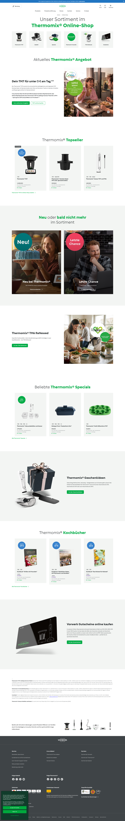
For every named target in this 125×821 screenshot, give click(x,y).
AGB (64, 817)
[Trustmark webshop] (96, 792)
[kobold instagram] (16, 779)
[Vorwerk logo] (62, 6)
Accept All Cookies (14, 807)
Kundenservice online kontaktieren (21, 757)
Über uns (29, 817)
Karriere (69, 11)
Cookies (59, 817)
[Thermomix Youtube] (58, 779)
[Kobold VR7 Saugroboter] (96, 725)
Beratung (17, 6)
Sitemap (96, 817)
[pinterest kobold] (20, 779)
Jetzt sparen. (82, 1)
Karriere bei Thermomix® (87, 757)
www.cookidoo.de (53, 696)
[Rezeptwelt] (61, 779)
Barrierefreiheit (103, 817)
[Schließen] (123, 1)
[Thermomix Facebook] (48, 779)
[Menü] (89, 790)
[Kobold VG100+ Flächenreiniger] (103, 725)
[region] (14, 805)
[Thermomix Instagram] (51, 779)
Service (78, 11)
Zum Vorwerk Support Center (19, 760)
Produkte (37, 11)
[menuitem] (58, 15)
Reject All (15, 811)
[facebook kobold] (13, 779)
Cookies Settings (15, 815)
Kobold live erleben (52, 757)
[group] (29, 168)
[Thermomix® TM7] (67, 725)
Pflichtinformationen (76, 817)
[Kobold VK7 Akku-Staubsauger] (74, 725)
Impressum (91, 817)
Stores (61, 11)
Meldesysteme (84, 817)
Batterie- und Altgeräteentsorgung (43, 817)
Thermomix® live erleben (53, 754)
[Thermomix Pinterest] (55, 779)
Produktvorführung (49, 11)
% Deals (86, 11)
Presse (33, 817)
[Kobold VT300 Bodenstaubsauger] (89, 725)
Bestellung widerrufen (17, 767)
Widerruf (68, 817)
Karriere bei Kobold (86, 760)
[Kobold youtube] (23, 779)
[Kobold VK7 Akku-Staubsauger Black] (81, 725)
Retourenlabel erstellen (18, 764)
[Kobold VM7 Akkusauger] (110, 725)
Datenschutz (54, 817)
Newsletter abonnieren (18, 754)
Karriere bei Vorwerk (86, 754)
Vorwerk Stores (51, 760)
